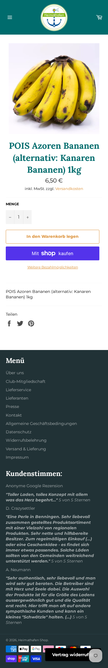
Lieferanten (17, 398)
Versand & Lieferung (26, 448)
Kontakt (14, 415)
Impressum (17, 457)
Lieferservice (18, 389)
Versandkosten (69, 188)
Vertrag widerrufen (73, 654)
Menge (12, 204)
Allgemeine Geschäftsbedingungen (41, 423)
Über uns (15, 372)
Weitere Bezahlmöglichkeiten (52, 267)
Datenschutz (18, 431)
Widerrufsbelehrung (26, 440)
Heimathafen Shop (33, 640)
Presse (12, 406)
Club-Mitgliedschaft (26, 381)
